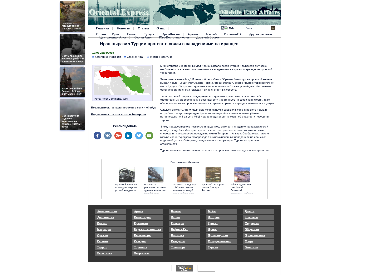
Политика (165, 56)
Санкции (140, 241)
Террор (102, 247)
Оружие (102, 235)
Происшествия (255, 235)
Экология (251, 247)
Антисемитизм (107, 211)
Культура (177, 223)
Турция (149, 34)
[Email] (149, 135)
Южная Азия (143, 37)
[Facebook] (97, 135)
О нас (160, 28)
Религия (102, 241)
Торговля (140, 247)
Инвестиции (142, 217)
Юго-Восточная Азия (174, 37)
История (213, 217)
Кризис (102, 223)
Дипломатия (105, 217)
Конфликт (251, 217)
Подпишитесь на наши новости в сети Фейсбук (123, 107)
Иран (116, 34)
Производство (218, 235)
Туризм (213, 247)
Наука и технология (147, 229)
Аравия (193, 34)
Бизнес (176, 211)
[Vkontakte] (108, 135)
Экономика (104, 253)
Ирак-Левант (171, 34)
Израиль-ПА (233, 34)
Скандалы (178, 241)
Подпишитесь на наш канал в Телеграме (118, 114)
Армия (138, 211)
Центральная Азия (112, 37)
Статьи (143, 28)
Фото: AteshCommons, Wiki (111, 98)
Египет (132, 34)
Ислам (175, 217)
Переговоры (142, 235)
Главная (102, 28)
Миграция (104, 229)
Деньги (249, 211)
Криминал (141, 223)
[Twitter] (139, 135)
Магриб (211, 34)
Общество (252, 229)
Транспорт (178, 247)
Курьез (213, 223)
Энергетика (142, 253)
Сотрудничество (219, 241)
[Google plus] (118, 135)
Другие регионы (260, 34)
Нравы (212, 229)
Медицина (252, 223)
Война (212, 211)
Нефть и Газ (179, 229)
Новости (123, 28)
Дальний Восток (207, 37)
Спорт (249, 241)
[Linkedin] (128, 135)
